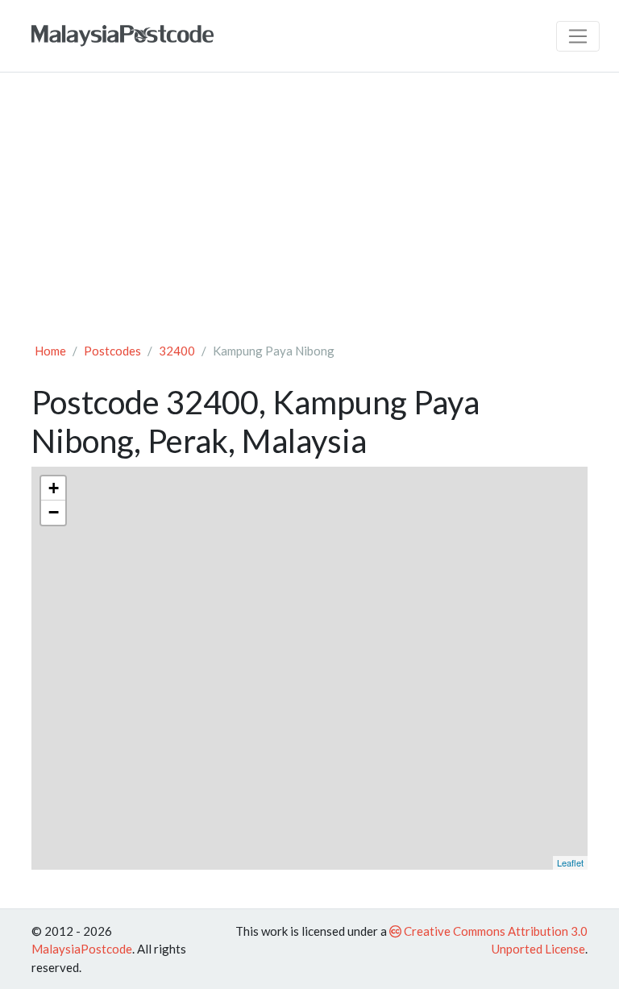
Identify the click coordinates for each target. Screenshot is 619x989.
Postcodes (112, 350)
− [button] (53, 512)
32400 (177, 350)
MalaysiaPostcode (81, 948)
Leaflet (570, 862)
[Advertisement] (309, 206)
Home (50, 350)
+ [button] (53, 488)
